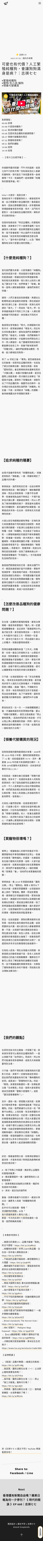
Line (30, 1473)
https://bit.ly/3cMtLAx (12, 1396)
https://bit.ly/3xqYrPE (20, 1262)
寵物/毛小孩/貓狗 (13, 83)
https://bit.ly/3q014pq (12, 1324)
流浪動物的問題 (9, 1211)
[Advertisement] (21, 27)
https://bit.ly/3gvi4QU (12, 1386)
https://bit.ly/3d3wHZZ (13, 1317)
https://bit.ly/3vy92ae (12, 1273)
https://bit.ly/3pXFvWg (12, 1365)
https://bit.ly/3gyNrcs (12, 1293)
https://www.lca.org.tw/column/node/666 (22, 1348)
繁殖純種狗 (10, 80)
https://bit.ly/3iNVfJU (12, 1256)
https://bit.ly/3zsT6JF (12, 1280)
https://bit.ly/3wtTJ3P (18, 1286)
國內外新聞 (28, 58)
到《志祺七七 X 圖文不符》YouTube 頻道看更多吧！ (21, 1450)
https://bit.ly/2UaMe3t (25, 1245)
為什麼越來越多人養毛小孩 (14, 1214)
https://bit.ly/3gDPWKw (23, 1338)
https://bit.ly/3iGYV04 (12, 1375)
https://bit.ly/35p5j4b (12, 1307)
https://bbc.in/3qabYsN (23, 1331)
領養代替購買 (11, 85)
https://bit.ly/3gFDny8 (16, 1300)
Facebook (17, 1473)
